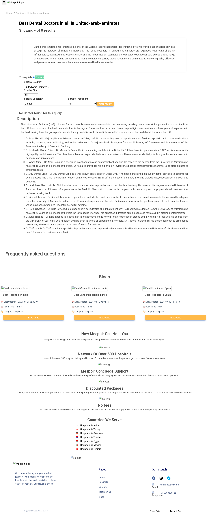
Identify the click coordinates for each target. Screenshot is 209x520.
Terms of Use (175, 511)
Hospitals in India (89, 425)
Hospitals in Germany (91, 433)
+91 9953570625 (167, 493)
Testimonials (105, 492)
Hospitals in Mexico (90, 445)
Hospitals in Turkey (90, 429)
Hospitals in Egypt (90, 441)
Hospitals (27, 77)
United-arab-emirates (38, 13)
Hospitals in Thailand (91, 437)
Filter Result (105, 104)
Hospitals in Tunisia (90, 449)
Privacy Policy (155, 511)
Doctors (20, 13)
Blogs (101, 497)
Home (9, 13)
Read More (33, 318)
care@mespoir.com (169, 484)
